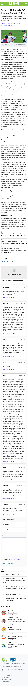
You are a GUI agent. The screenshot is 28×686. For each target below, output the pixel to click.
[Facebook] (2, 261)
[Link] (13, 261)
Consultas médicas (13, 617)
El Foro (10, 627)
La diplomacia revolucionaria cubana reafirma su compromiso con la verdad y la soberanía (13, 588)
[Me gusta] (11, 297)
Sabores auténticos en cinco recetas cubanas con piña (17, 637)
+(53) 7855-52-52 (7, 675)
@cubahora (6, 677)
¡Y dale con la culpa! (12, 613)
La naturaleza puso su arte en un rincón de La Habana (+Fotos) (16, 645)
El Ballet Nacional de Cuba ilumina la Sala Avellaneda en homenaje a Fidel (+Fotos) (13, 580)
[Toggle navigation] (26, 4)
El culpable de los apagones (13, 574)
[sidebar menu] (2, 4)
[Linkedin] (8, 261)
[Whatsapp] (10, 261)
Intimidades (11, 610)
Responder (6, 297)
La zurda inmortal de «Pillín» (13, 594)
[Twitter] (5, 261)
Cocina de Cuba (12, 634)
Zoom (9, 642)
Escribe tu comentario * (8, 536)
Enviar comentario (8, 563)
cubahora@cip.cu (8, 679)
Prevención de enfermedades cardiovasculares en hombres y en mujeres (16, 621)
